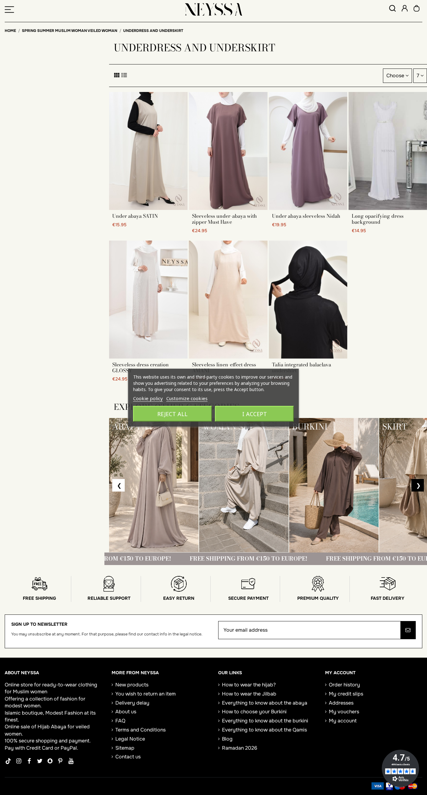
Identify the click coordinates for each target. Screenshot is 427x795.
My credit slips (346, 694)
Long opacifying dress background (378, 219)
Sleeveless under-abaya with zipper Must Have (224, 219)
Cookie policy (148, 398)
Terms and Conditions (140, 729)
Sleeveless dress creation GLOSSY (140, 367)
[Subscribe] (407, 630)
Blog (227, 739)
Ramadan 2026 (239, 748)
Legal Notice (130, 739)
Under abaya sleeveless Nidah (306, 216)
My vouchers (344, 711)
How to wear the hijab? (249, 684)
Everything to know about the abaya (264, 703)
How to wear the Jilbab (249, 694)
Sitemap (124, 748)
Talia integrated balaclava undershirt (301, 367)
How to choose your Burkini (254, 711)
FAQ (120, 720)
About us (125, 711)
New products (131, 684)
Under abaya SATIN (135, 216)
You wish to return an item (145, 694)
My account (343, 720)
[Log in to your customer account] (404, 9)
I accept (254, 413)
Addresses (341, 703)
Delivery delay (132, 703)
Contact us (128, 756)
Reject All (172, 413)
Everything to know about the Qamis (264, 729)
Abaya (58, 726)
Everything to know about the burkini (265, 720)
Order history (344, 684)
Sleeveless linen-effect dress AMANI (224, 367)
